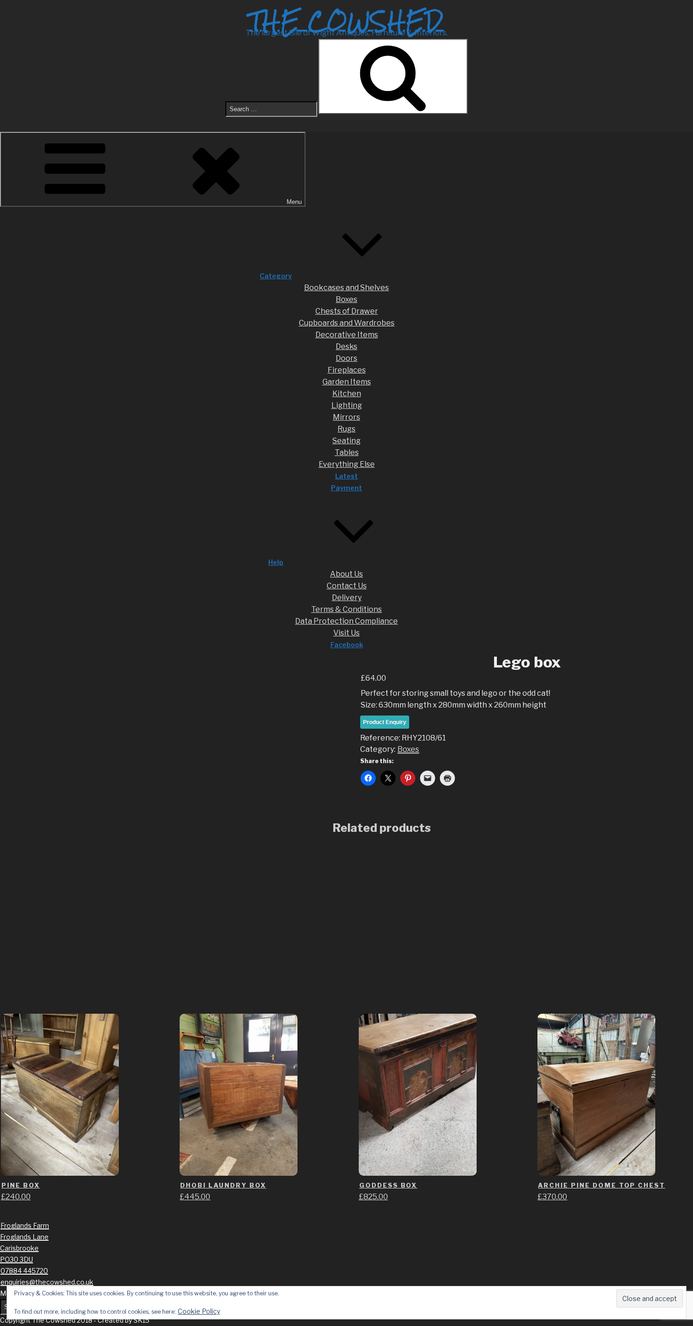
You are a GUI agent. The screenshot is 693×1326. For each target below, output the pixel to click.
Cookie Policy (199, 1311)
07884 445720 (24, 1271)
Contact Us (347, 585)
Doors (346, 358)
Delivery (347, 597)
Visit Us (346, 632)
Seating (346, 440)
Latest (346, 476)
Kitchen (346, 393)
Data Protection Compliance (346, 621)
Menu (294, 201)
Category (276, 276)
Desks (346, 346)
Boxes (346, 299)
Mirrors (346, 417)
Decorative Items (346, 334)
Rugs (346, 428)
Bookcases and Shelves (346, 287)
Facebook (346, 645)
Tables (347, 452)
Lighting (346, 405)
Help (275, 562)
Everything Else (347, 464)
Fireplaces (347, 370)
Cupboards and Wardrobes (347, 322)
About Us (346, 573)
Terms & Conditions (346, 609)
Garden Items (346, 381)
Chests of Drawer (346, 311)
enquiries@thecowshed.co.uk (46, 1282)
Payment (346, 488)
